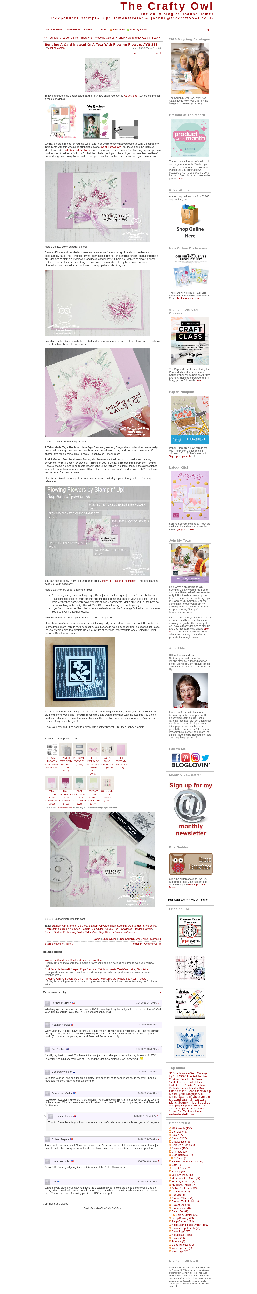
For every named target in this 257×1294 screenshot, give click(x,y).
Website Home (54, 29)
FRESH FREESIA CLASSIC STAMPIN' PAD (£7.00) (51, 797)
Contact (101, 29)
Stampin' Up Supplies (129, 925)
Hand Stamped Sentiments (77, 150)
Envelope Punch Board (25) (187, 1161)
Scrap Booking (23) (183, 1218)
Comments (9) (152, 943)
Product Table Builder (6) (186, 1201)
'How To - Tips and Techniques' (119, 580)
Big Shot (173, 1076)
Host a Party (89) (181, 1168)
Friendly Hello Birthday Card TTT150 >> (138, 37)
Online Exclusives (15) (185, 1188)
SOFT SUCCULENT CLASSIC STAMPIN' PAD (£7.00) (79, 797)
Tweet (157, 53)
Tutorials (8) (178, 1241)
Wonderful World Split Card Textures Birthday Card (73, 960)
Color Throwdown (111, 147)
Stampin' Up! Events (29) (186, 1228)
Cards (96, 938)
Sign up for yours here (181, 456)
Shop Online (109, 938)
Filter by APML (138, 29)
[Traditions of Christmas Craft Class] (190, 364)
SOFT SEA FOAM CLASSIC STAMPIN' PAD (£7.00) (93, 797)
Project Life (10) (181, 1204)
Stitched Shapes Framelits (182, 1108)
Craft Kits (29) (180, 1151)
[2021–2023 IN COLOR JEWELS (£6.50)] (107, 778)
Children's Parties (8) (184, 1145)
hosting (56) (179, 1171)
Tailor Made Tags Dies (97, 932)
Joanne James (56, 47)
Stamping (155, 938)
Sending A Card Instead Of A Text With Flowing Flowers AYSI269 (101, 44)
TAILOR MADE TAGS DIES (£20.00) (79, 761)
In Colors (117, 932)
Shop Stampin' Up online (59, 929)
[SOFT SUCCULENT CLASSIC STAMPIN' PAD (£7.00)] (79, 778)
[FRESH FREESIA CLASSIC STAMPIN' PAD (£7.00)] (51, 778)
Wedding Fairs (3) (182, 1248)
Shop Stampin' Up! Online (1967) (190, 1224)
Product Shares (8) (182, 1198)
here (180, 178)
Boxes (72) (178, 1135)
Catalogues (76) (181, 1141)
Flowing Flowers (143, 929)
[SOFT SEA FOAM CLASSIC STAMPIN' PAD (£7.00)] (93, 778)
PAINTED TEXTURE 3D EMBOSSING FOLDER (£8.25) (66, 764)
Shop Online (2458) (183, 1221)
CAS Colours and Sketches (193, 1076)
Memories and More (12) (186, 1178)
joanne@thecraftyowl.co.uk (182, 18)
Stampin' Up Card (77, 925)
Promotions (199, 1085)
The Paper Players (192, 1111)
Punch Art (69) (180, 1211)
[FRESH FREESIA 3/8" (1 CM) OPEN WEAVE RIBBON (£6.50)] (93, 744)
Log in (208, 29)
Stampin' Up (59, 925)
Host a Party (185, 1085)
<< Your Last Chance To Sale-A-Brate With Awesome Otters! (79, 37)
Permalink (136, 943)
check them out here (187, 298)
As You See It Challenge (118, 929)
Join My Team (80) (182, 1175)
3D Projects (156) (182, 1128)
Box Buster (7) (180, 1131)
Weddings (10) (180, 1251)
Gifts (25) (177, 1165)
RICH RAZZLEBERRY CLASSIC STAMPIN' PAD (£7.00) (66, 797)
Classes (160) (180, 1148)
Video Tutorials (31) (183, 1244)
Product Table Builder (64, 808)
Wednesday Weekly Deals (182, 1114)
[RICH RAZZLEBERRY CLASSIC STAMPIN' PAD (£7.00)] (65, 778)
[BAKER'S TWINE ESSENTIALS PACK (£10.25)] (107, 744)
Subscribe (119, 29)
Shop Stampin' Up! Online (88, 929)
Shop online (149, 925)
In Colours (129, 932)
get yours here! (185, 529)
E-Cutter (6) (180, 1158)
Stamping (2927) (181, 1231)
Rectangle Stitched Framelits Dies (186, 1088)
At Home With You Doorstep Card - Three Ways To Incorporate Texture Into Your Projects (95, 978)
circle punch (187, 1079)
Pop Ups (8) (178, 1194)
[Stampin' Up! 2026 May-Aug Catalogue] (190, 93)
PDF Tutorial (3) (181, 1191)
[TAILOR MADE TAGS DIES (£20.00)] (79, 744)
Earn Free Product (186, 1082)
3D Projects (175, 1073)
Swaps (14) (178, 1238)
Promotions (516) (181, 1208)
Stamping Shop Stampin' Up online (189, 1105)
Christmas (174, 1079)
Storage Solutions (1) (184, 1234)
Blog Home (73, 29)
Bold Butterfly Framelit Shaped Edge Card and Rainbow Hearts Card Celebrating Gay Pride (96, 969)
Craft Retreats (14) (182, 1155)
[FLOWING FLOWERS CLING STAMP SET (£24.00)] (51, 744)
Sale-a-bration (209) (187, 1214)
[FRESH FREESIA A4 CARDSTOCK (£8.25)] (120, 744)
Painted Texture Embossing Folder (64, 932)
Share (133, 53)
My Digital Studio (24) (184, 1185)
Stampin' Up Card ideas (102, 925)
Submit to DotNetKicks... (59, 943)
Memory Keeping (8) (183, 1181)
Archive (88, 29)
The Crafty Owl (167, 6)
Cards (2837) (179, 1138)
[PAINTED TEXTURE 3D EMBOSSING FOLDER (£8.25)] (65, 744)
